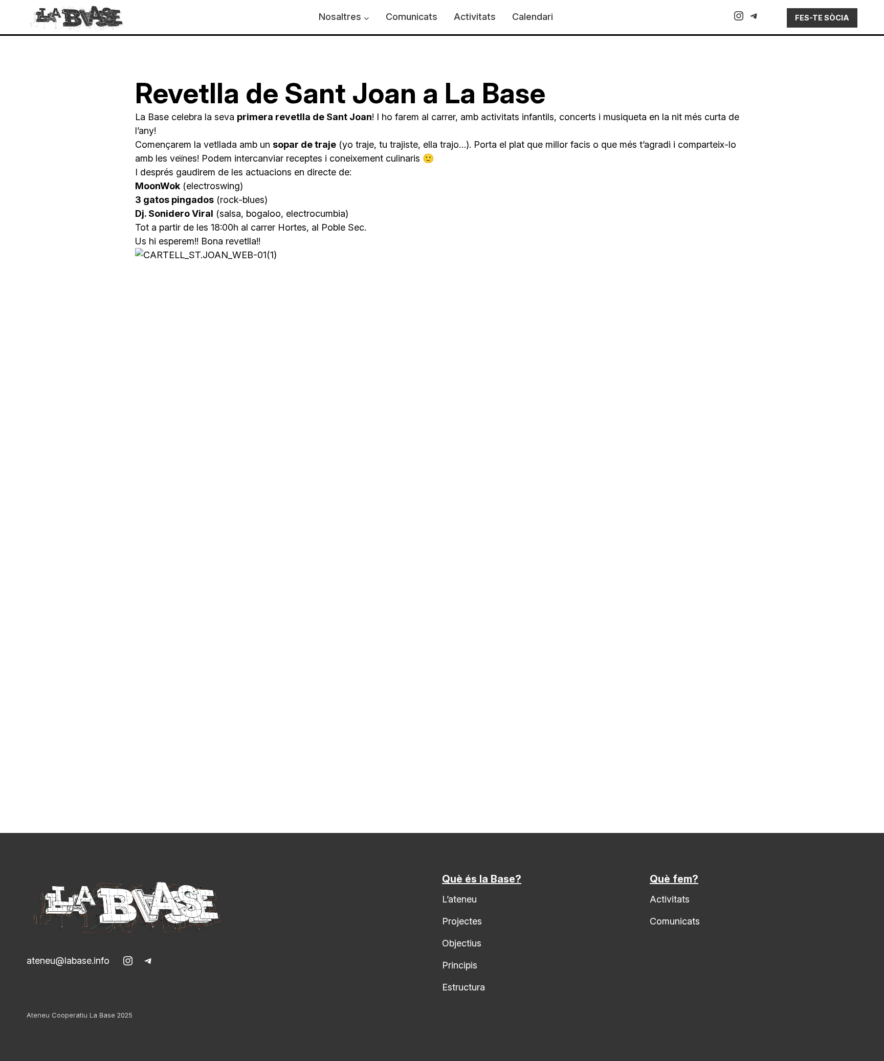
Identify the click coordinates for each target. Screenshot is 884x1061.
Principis (459, 965)
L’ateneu (459, 899)
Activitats (670, 899)
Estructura (463, 987)
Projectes (462, 921)
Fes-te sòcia (822, 17)
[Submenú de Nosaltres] (366, 18)
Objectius (461, 943)
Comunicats (675, 921)
